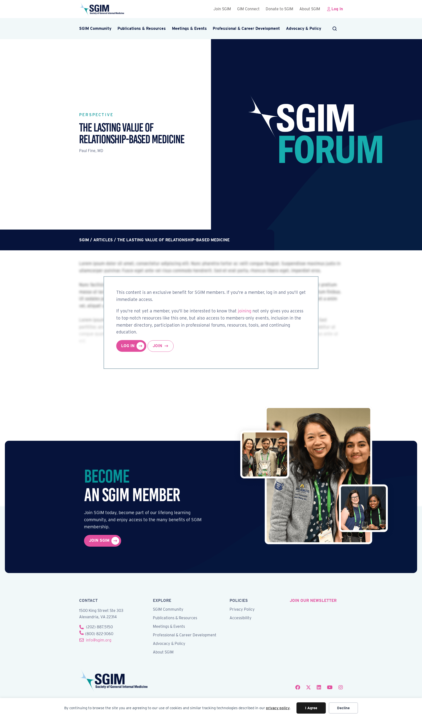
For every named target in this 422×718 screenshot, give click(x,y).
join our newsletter (313, 600)
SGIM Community (95, 28)
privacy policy (278, 708)
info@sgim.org (98, 640)
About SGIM (309, 9)
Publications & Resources (141, 28)
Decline (343, 708)
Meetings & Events (189, 28)
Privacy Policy (242, 610)
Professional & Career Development (246, 28)
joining (244, 310)
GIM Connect (248, 9)
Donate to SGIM (279, 9)
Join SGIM (222, 9)
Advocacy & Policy (303, 28)
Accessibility (241, 618)
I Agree (311, 708)
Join (157, 345)
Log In (337, 9)
